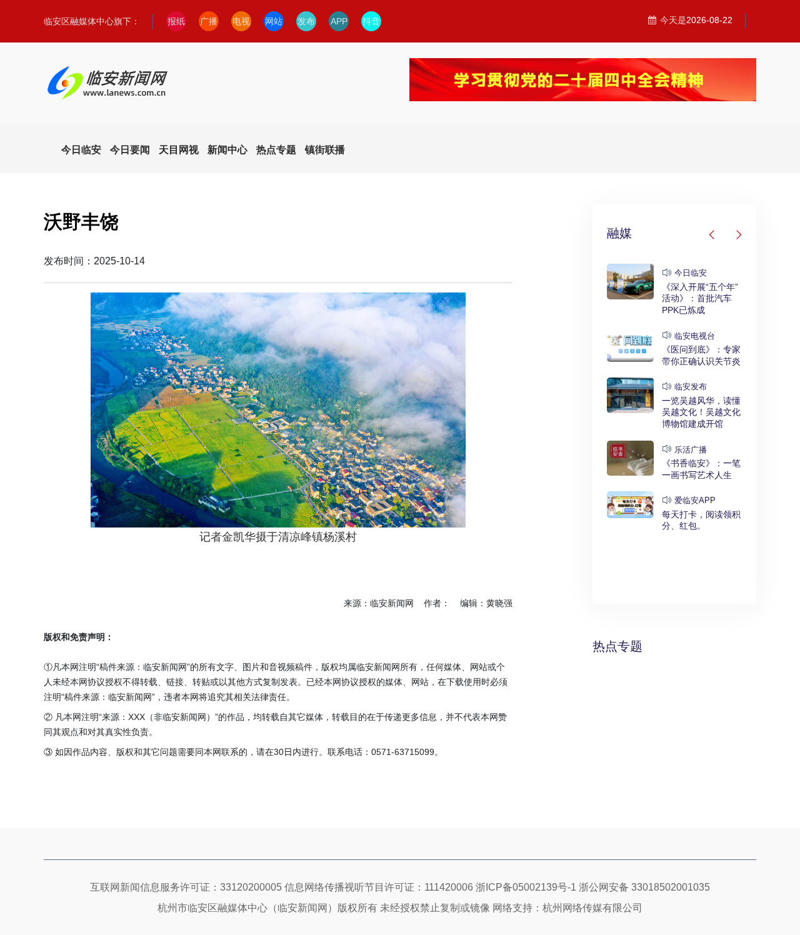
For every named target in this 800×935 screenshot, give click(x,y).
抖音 (371, 21)
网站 (273, 21)
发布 (306, 21)
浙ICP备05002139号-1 (526, 887)
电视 (241, 21)
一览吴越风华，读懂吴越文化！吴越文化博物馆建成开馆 (701, 412)
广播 (209, 21)
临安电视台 (694, 336)
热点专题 (617, 646)
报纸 (176, 21)
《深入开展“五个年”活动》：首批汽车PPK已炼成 (700, 298)
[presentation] (712, 235)
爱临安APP (695, 500)
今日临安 (690, 273)
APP (339, 21)
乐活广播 (690, 449)
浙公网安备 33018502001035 (644, 887)
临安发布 (690, 386)
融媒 (619, 233)
